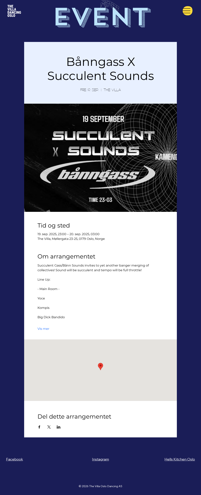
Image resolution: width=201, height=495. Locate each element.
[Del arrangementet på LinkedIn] (58, 427)
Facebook (14, 459)
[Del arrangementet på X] (49, 427)
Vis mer (43, 329)
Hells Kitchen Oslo (179, 459)
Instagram (100, 459)
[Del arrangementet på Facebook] (39, 427)
